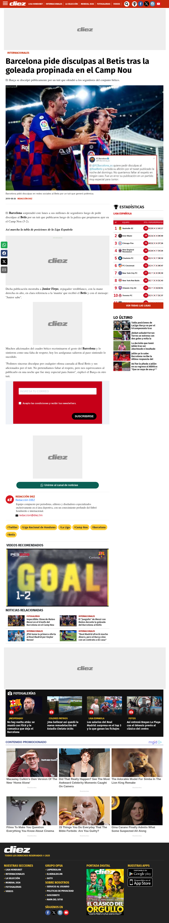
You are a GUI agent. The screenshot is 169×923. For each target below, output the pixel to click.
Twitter (13, 527)
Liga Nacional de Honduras (39, 527)
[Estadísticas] (134, 3)
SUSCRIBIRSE (84, 416)
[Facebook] (48, 912)
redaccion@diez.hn (31, 515)
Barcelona (99, 527)
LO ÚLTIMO (123, 317)
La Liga (65, 527)
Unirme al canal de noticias (61, 485)
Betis (12, 534)
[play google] (146, 872)
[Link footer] (17, 849)
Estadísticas (131, 207)
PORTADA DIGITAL (98, 865)
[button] (4, 245)
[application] (57, 577)
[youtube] (66, 912)
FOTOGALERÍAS (24, 693)
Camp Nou (81, 527)
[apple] (146, 882)
